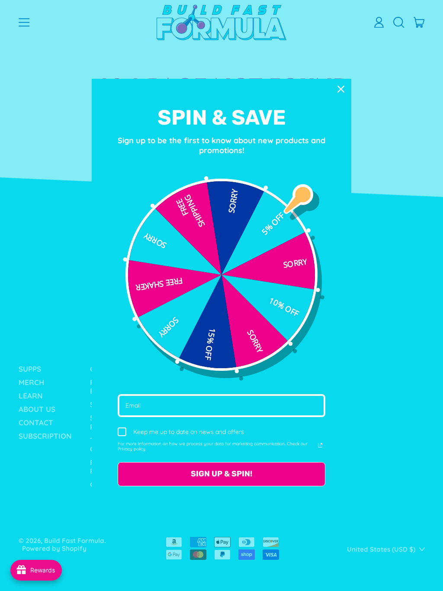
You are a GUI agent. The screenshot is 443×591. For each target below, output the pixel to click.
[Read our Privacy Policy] (320, 445)
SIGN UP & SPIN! (221, 474)
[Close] (341, 89)
